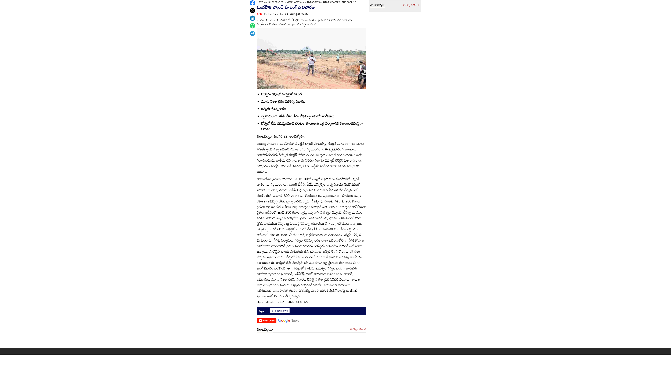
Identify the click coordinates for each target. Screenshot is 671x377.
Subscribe (269, 320)
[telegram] (252, 33)
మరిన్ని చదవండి (358, 329)
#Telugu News (280, 311)
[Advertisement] (311, 341)
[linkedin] (252, 18)
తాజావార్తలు (377, 5)
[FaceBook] (252, 3)
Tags (261, 311)
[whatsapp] (252, 25)
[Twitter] (252, 10)
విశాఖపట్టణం (265, 329)
